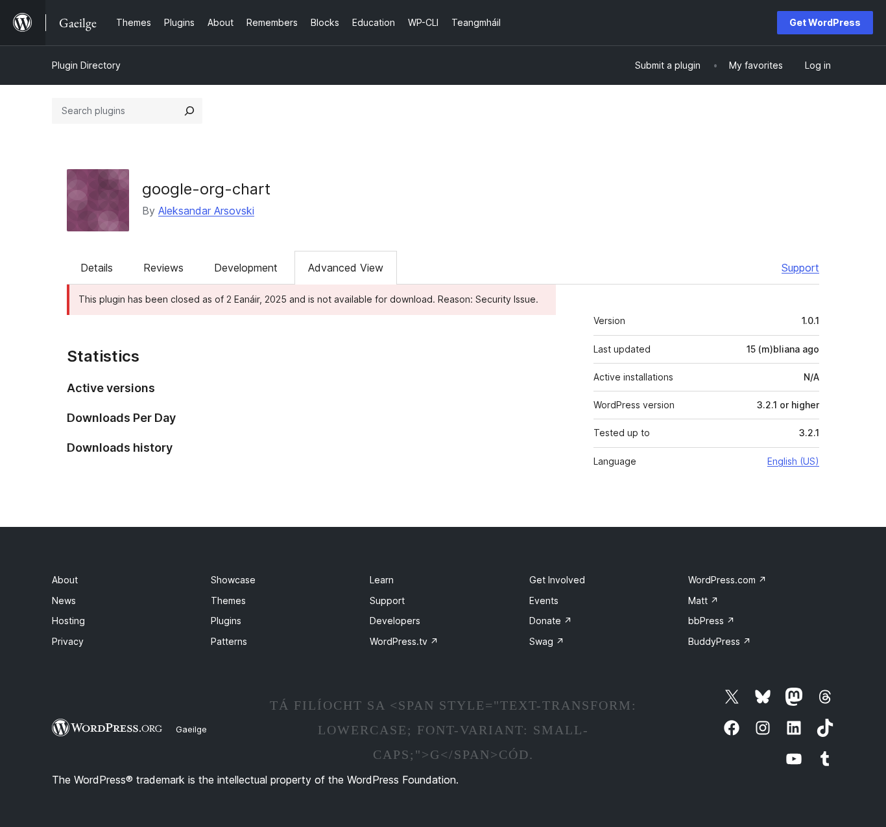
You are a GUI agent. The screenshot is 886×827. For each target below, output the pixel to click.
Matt (703, 600)
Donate (550, 620)
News (64, 600)
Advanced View (345, 267)
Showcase (233, 579)
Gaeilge (191, 729)
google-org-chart (206, 189)
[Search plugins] (189, 111)
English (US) (793, 461)
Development (246, 267)
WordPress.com (727, 579)
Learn (382, 579)
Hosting (68, 620)
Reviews (163, 267)
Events (543, 600)
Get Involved (557, 579)
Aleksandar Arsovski (206, 210)
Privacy (68, 641)
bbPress (711, 620)
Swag (546, 641)
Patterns (229, 641)
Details (96, 267)
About (65, 579)
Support (800, 267)
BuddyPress (719, 641)
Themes (228, 600)
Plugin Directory (86, 65)
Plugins (226, 620)
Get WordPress (825, 22)
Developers (395, 620)
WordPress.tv (404, 641)
